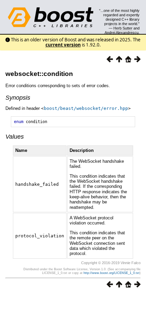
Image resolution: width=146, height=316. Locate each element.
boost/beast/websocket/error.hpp (86, 108)
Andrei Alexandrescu (122, 33)
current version (63, 45)
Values (14, 136)
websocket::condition (39, 73)
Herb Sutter (122, 28)
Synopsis (17, 97)
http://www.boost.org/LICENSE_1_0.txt (112, 273)
